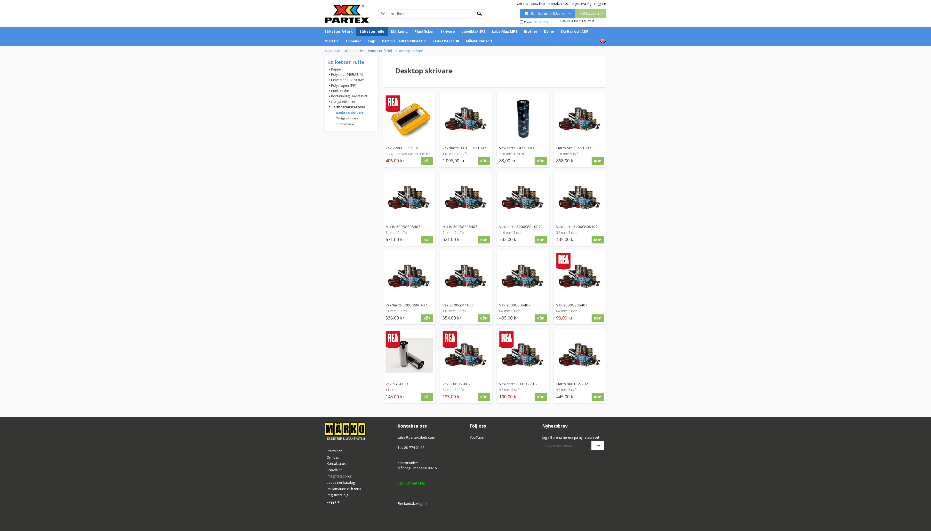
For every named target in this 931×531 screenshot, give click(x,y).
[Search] (479, 13)
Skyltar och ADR (574, 31)
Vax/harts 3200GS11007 (520, 226)
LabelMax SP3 (473, 31)
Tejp (371, 41)
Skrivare (448, 31)
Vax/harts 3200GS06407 (406, 305)
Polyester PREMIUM (347, 74)
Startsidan (332, 50)
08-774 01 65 (414, 447)
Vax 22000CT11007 (402, 147)
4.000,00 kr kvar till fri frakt (577, 21)
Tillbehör (353, 41)
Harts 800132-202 (572, 383)
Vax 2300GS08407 (514, 305)
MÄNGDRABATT (479, 41)
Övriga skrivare (347, 118)
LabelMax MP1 (504, 31)
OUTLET (331, 41)
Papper (336, 69)
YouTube (477, 437)
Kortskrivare (345, 124)
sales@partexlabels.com (416, 437)
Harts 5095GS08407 (402, 226)
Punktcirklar (340, 90)
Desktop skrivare (410, 50)
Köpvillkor (538, 3)
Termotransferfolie (380, 50)
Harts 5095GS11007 (573, 147)
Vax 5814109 (396, 383)
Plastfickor (424, 31)
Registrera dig (581, 3)
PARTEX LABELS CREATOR (404, 41)
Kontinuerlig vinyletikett (349, 96)
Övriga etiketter (343, 101)
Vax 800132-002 (456, 383)
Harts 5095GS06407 (459, 226)
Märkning (399, 31)
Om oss (522, 3)
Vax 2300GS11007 (458, 305)
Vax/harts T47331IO (516, 147)
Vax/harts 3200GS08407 (577, 226)
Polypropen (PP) (343, 85)
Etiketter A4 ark (339, 31)
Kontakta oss (558, 3)
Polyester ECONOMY (347, 80)
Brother (530, 31)
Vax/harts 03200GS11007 (464, 147)
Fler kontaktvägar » (412, 503)
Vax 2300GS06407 (571, 305)
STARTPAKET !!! (446, 41)
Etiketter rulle (372, 31)
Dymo (549, 31)
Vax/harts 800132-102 (518, 383)
